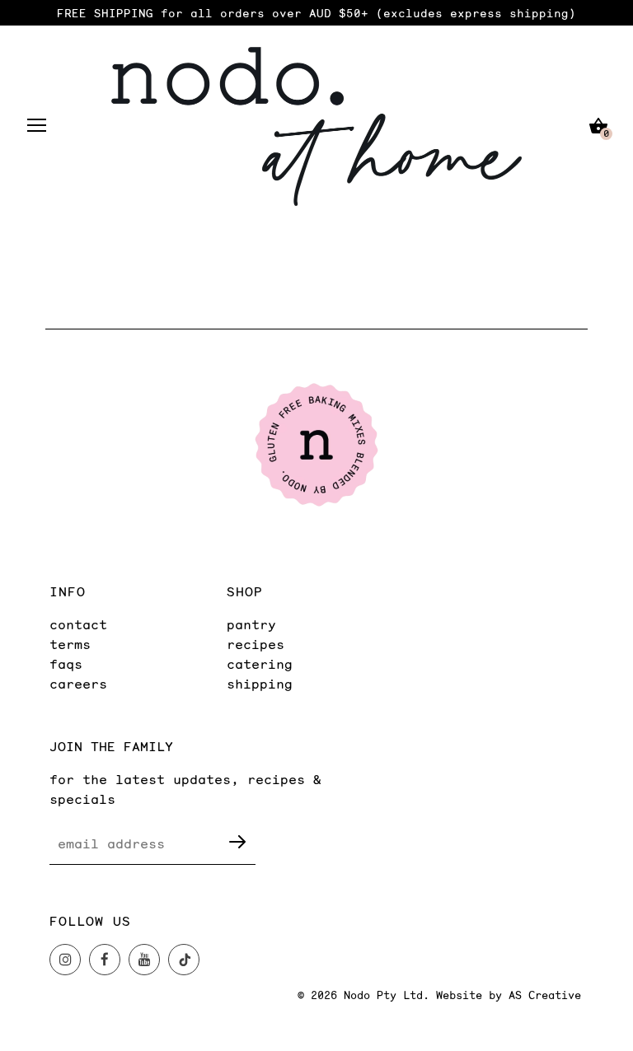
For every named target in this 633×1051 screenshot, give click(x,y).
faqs (65, 663)
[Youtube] (144, 959)
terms (70, 644)
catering (260, 663)
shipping (260, 683)
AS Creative (545, 995)
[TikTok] (183, 959)
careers (78, 683)
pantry (251, 624)
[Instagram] (65, 959)
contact (78, 624)
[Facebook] (104, 959)
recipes (255, 644)
